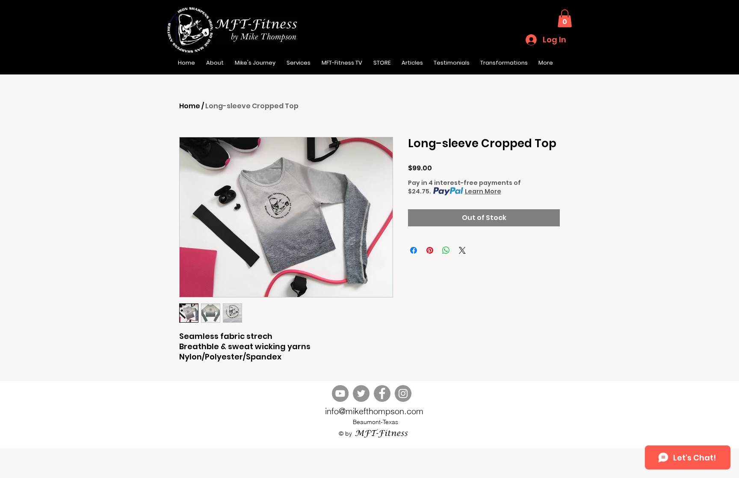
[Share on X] (462, 250)
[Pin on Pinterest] (430, 250)
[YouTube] (340, 393)
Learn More (483, 191)
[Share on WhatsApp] (446, 250)
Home (189, 106)
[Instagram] (403, 393)
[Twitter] (361, 393)
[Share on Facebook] (413, 250)
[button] (564, 18)
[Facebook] (382, 393)
